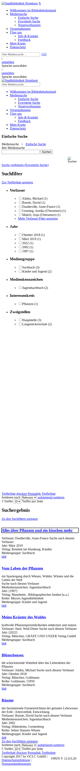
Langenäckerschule (34, 324)
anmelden (8, 62)
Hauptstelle (29, 320)
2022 (25, 243)
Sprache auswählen (14, 65)
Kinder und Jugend (34, 271)
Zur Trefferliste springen (17, 182)
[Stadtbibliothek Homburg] (20, 3)
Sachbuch (28, 267)
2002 (25, 247)
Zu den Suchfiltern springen (20, 519)
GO (44, 54)
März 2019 (29, 239)
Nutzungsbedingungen (16, 763)
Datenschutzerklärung (16, 760)
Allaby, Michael (32, 198)
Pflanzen (27, 304)
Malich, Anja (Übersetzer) (39, 215)
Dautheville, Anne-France (39, 206)
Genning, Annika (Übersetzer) (41, 210)
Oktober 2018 (31, 235)
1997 (25, 251)
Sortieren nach (11, 497)
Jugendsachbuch (32, 287)
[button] (73, 160)
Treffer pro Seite (32, 501)
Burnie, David (31, 202)
